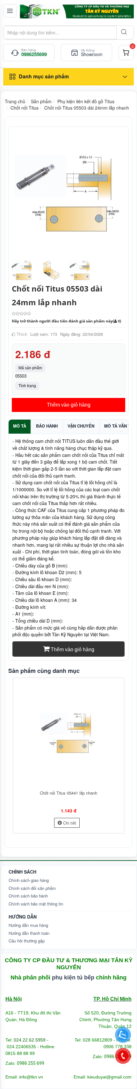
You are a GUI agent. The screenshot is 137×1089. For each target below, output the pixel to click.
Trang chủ (15, 101)
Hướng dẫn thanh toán (29, 933)
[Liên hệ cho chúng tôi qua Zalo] (123, 1034)
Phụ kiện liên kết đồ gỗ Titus (85, 101)
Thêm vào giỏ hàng (68, 404)
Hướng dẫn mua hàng (28, 925)
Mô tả (19, 426)
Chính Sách (22, 872)
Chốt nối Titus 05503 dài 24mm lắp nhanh (86, 108)
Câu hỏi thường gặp (27, 941)
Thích (21, 334)
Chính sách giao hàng (29, 880)
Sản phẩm (41, 101)
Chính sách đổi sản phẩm (32, 888)
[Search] (123, 32)
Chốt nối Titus (25, 108)
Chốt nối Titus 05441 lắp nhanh (68, 793)
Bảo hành (47, 426)
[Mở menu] (10, 11)
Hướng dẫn (23, 916)
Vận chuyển (81, 426)
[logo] (77, 11)
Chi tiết (69, 823)
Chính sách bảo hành (28, 896)
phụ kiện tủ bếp (73, 977)
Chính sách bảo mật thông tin (36, 904)
